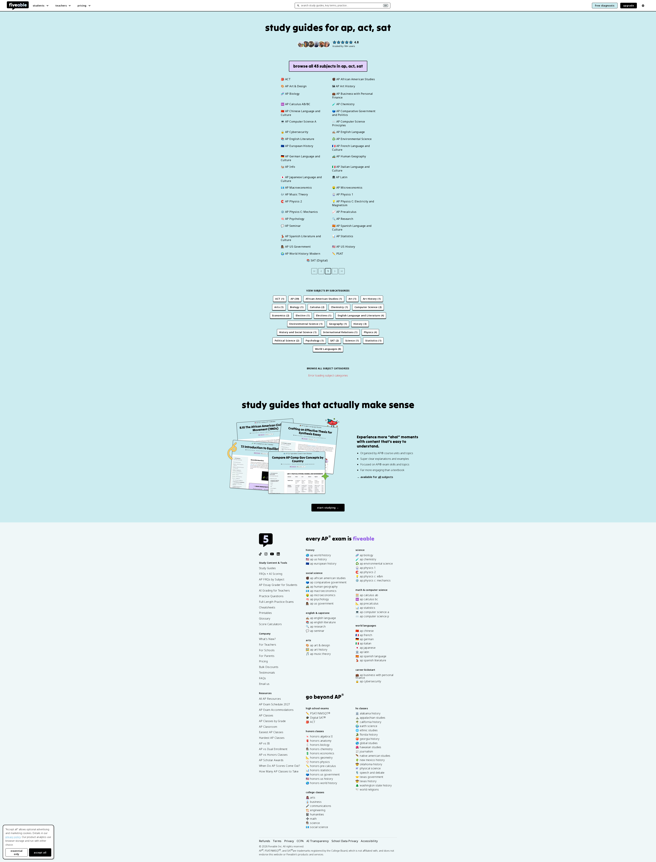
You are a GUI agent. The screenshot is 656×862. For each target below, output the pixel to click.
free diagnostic (605, 5)
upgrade (628, 5)
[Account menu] (643, 5)
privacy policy (13, 837)
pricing (82, 5)
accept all (40, 852)
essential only (16, 852)
